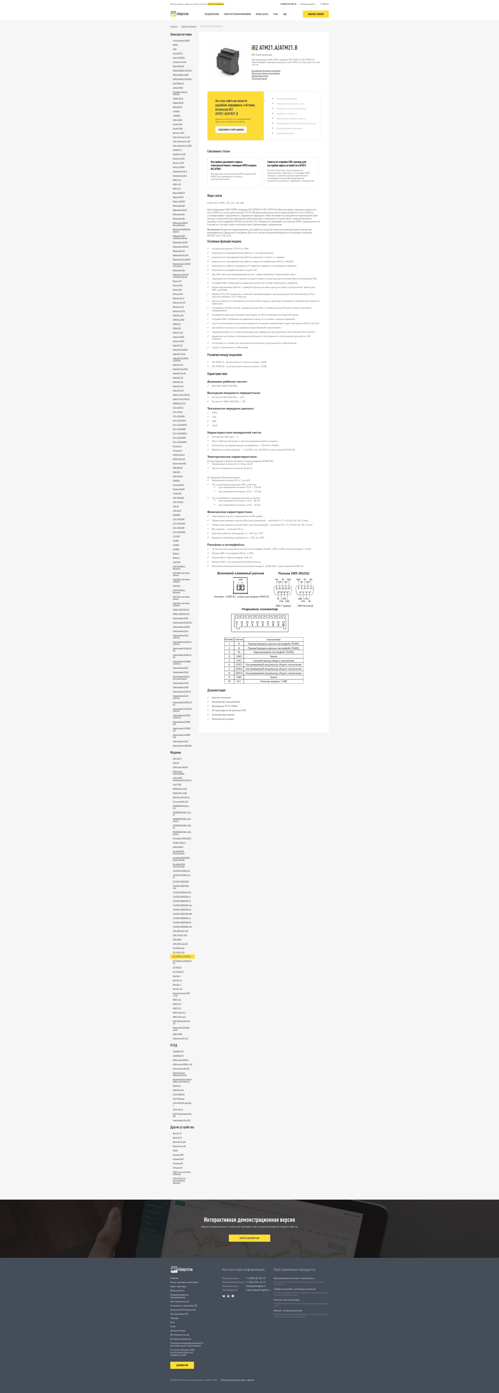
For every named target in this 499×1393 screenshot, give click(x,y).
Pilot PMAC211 (178, 83)
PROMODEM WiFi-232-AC (182, 813)
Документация (259, 78)
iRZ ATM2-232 (178, 948)
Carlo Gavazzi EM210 (181, 40)
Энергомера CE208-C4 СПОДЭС (182, 643)
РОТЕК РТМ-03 (179, 459)
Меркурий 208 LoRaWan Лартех (180, 237)
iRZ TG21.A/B (178, 971)
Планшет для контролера (287, 1299)
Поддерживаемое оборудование (179, 1296)
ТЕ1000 (176, 540)
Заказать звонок (316, 14)
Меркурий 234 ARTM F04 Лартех (181, 265)
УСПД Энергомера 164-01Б (182, 1115)
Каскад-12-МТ (179, 158)
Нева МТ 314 (178, 382)
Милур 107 (177, 281)
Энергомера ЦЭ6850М (182, 745)
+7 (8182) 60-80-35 (255, 1278)
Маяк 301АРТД (179, 193)
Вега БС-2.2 (177, 989)
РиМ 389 (176, 472)
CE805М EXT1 (178, 1055)
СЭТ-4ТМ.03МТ (179, 532)
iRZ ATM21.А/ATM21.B (182, 956)
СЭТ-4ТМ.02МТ (179, 523)
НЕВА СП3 (177, 328)
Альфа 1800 (178, 128)
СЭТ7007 (176, 536)
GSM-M (176, 763)
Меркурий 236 (179, 270)
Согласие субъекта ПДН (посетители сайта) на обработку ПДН (182, 1352)
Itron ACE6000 (179, 57)
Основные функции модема (266, 70)
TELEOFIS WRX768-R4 (182, 909)
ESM (174, 49)
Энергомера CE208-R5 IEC (182, 649)
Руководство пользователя (226, 701)
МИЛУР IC (177, 1086)
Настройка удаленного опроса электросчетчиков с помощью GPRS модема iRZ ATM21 (234, 165)
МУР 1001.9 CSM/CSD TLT (181, 1022)
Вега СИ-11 (177, 1133)
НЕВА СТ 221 (178, 332)
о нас (275, 14)
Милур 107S (177, 285)
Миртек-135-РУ (179, 302)
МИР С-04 (177, 180)
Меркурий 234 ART (181, 255)
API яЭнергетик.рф (179, 1334)
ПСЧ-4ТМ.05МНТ (180, 442)
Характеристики (260, 75)
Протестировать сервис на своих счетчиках (196, 4)
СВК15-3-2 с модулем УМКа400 (182, 1173)
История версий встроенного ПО (229, 710)
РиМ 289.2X (178, 467)
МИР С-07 (177, 188)
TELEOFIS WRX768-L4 (182, 901)
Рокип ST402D (179, 489)
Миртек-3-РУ (178, 307)
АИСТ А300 (177, 120)
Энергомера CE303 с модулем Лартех (181, 677)
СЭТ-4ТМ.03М (178, 528)
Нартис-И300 (178, 337)
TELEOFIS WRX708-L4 (182, 896)
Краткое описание (221, 697)
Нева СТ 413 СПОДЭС (181, 395)
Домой (173, 26)
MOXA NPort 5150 (180, 793)
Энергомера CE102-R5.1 (182, 622)
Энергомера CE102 (180, 618)
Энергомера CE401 (180, 741)
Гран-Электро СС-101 (181, 137)
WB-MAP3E (177, 107)
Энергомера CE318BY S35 (182, 729)
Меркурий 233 (179, 251)
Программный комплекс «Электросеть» (294, 1278)
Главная (174, 1278)
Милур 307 (177, 289)
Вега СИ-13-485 (179, 1146)
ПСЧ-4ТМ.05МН (179, 437)
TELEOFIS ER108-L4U (181, 870)
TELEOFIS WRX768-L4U (182, 905)
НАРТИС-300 (178, 315)
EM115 (175, 45)
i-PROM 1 (176, 111)
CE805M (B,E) (178, 1051)
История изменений (180, 1339)
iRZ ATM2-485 (179, 952)
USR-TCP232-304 (180, 935)
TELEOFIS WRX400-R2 (182, 892)
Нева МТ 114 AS (179, 354)
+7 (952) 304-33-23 (255, 1282)
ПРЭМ (175, 1150)
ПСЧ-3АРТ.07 (178, 407)
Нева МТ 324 (178, 390)
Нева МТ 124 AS (179, 373)
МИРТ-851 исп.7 (179, 1012)
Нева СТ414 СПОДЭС (181, 399)
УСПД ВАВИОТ (179, 1094)
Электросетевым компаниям (237, 14)
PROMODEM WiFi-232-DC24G (182, 820)
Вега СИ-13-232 (179, 1142)
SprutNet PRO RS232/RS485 (179, 852)
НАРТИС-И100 (178, 319)
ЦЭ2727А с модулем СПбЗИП (181, 604)
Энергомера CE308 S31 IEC (182, 703)
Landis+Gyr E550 (179, 62)
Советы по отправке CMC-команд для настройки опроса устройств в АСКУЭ (286, 163)
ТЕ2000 (176, 545)
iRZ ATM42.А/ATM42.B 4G (182, 962)
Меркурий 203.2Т (180, 210)
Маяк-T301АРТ (179, 201)
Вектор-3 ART (178, 133)
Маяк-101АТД (178, 197)
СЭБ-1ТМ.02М (178, 497)
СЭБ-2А (176, 506)
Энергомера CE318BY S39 (182, 736)
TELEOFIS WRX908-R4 (182, 922)
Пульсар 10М (178, 1154)
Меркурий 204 (179, 214)
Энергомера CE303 (181, 672)
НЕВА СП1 (177, 324)
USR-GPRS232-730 (180, 931)
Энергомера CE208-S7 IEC (182, 656)
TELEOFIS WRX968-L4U (182, 926)
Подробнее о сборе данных (231, 129)
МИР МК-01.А (178, 1090)
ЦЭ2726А (176, 562)
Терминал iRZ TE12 (180, 1038)
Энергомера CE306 (181, 687)
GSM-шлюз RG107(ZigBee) (178, 772)
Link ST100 (177, 784)
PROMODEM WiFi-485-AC (182, 826)
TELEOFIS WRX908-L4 (182, 918)
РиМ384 (176, 480)
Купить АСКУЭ (262, 14)
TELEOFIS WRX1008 (181, 881)
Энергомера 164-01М (181, 1120)
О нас (173, 1326)
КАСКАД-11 (177, 150)
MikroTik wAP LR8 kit (181, 797)
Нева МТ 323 (178, 386)
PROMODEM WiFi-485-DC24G (182, 833)
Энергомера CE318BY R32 (182, 723)
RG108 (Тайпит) (179, 842)
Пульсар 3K (177, 1167)
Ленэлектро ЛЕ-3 (180, 175)
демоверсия (182, 1365)
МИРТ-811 (177, 1004)
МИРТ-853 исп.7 (179, 1017)
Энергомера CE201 (180, 631)
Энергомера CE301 (180, 668)
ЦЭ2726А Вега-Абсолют (179, 567)
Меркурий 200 (179, 205)
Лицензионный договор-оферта (237, 1380)
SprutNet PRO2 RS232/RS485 (179, 865)
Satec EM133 (178, 87)
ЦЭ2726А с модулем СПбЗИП (181, 580)
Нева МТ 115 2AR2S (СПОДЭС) (180, 359)
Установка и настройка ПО (183, 1305)
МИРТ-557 (177, 999)
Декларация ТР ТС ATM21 (225, 706)
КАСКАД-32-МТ (179, 154)
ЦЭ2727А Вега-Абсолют (179, 591)
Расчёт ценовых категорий (184, 1282)
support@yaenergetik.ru (258, 1290)
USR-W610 (177, 939)
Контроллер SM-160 (181, 1068)
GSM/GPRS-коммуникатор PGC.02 (182, 779)
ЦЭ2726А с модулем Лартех (181, 574)
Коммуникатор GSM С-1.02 (181, 994)
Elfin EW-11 (177, 758)
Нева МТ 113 (178, 345)
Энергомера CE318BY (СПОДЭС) (182, 716)
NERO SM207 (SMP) (181, 75)
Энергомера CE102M (181, 627)
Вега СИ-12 (177, 1137)
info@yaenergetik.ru (308, 4)
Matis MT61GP (178, 66)
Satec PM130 (178, 847)
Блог (172, 1322)
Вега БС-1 (177, 976)
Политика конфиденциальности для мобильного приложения (186, 1344)
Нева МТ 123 (178, 365)
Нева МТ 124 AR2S (180, 369)
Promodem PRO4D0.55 (182, 838)
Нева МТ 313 (178, 377)
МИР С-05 (177, 184)
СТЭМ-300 (177, 493)
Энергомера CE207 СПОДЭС (180, 636)
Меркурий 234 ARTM (181, 259)
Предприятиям (212, 14)
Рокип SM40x (178, 485)
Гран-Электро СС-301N (182, 145)
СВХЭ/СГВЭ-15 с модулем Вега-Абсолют (179, 1180)
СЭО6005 (176, 515)
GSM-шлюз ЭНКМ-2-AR (182, 1064)
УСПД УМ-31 (178, 1109)
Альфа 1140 (177, 124)
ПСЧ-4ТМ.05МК (179, 429)
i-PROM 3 (176, 115)
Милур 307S (178, 294)
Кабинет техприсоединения (288, 1310)
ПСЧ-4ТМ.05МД (179, 420)
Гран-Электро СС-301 (181, 141)
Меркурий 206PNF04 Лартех (181, 230)
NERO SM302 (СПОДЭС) (182, 79)
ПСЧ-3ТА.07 (178, 412)
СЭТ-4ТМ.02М (178, 519)
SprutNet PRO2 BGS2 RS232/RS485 (181, 858)
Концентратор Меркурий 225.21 (180, 1074)
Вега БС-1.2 (177, 980)
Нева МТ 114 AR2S (180, 349)
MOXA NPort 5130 (180, 788)
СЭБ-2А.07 (177, 510)
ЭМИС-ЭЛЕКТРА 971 (181, 609)
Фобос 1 (176, 553)
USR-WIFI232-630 (180, 944)
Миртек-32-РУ (179, 311)
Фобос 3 (176, 558)
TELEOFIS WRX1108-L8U (181, 887)
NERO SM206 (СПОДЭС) (182, 70)
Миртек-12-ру (178, 298)
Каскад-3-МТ (178, 163)
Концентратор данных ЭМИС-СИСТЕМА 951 (182, 1080)
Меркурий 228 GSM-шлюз (181, 1028)
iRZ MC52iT (177, 967)
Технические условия (223, 719)
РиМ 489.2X (178, 476)
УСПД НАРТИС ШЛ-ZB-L (182, 1104)
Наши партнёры (178, 1286)
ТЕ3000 (176, 549)
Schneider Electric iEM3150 (180, 93)
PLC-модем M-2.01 (180, 801)
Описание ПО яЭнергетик (183, 1309)
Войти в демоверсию (249, 1238)
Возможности (177, 1290)
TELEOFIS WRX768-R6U (182, 914)
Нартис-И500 (178, 341)
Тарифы (174, 1318)
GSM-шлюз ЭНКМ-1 (181, 1060)
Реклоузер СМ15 (179, 463)
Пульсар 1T (177, 446)
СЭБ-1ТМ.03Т (178, 502)
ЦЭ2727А (176, 586)
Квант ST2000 (179, 167)
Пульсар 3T (177, 450)
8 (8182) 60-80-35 (288, 4)
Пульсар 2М (178, 1163)
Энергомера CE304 (181, 683)
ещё (285, 14)
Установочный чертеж (223, 714)
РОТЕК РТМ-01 (179, 455)
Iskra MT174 (178, 53)
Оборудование (189, 26)
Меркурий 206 (179, 218)
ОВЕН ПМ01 (177, 1034)
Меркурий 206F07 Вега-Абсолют (180, 224)
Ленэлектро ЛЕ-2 (180, 171)
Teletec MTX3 (178, 103)
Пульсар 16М (178, 1159)
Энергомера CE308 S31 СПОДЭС (182, 710)
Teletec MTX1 (178, 98)
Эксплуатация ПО (179, 1314)
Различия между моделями (266, 73)
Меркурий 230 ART (181, 246)
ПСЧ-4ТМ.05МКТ (180, 433)
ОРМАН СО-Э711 (179, 403)
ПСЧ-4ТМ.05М (179, 416)
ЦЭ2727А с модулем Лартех (181, 597)
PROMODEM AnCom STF (181, 807)
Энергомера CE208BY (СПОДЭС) (182, 662)
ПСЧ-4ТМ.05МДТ (180, 425)
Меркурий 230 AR (180, 242)
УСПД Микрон (178, 1098)
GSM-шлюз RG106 (180, 767)
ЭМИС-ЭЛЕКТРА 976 (181, 614)
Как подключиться (179, 1301)
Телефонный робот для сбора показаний (295, 1289)
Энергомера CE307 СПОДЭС (180, 697)
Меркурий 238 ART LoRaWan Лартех (181, 275)
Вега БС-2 (177, 984)
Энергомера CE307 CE (182, 691)
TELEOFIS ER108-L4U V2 (181, 876)
